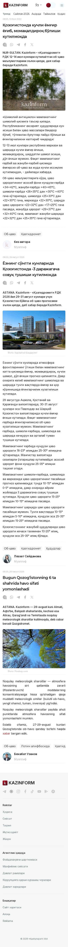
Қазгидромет (31, 234)
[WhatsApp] (11, 45)
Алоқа (6, 914)
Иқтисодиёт (10, 832)
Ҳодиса (62, 13)
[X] (32, 45)
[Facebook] (25, 45)
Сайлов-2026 (21, 13)
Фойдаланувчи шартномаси (20, 859)
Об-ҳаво (10, 234)
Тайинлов (49, 13)
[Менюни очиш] (62, 5)
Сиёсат (7, 818)
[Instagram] (5, 45)
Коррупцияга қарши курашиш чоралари (27, 880)
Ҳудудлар (53, 548)
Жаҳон (7, 839)
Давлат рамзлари (14, 873)
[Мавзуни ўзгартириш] (51, 5)
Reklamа (8, 921)
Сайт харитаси (12, 907)
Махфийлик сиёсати (15, 866)
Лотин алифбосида (35, 746)
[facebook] (25, 791)
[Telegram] (18, 45)
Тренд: (7, 13)
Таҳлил (7, 825)
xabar (7, 733)
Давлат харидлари (14, 886)
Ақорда (36, 13)
